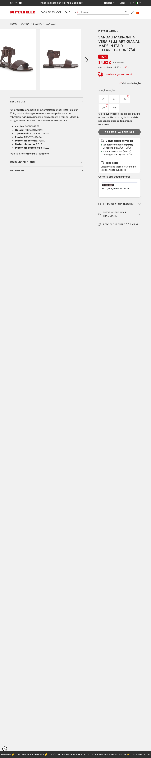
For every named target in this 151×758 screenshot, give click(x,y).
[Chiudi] (4, 748)
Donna (25, 24)
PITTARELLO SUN (108, 31)
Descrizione (17, 101)
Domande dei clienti (22, 162)
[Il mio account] (132, 12)
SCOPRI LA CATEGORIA (23, 754)
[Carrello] (137, 12)
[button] (137, 3)
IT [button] (130, 3)
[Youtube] (20, 3)
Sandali (50, 24)
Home (13, 24)
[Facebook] (11, 3)
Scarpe (37, 24)
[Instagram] (16, 3)
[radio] (103, 99)
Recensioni (17, 170)
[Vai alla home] (22, 12)
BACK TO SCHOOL (51, 12)
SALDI (68, 12)
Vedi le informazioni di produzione (29, 153)
